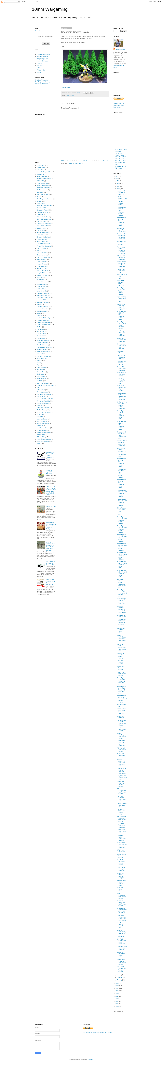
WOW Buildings (41, 437)
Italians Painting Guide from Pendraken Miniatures (121, 264)
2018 (117, 986)
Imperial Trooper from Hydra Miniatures (122, 948)
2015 (117, 993)
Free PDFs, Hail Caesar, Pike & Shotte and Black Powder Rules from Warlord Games (51, 490)
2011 (117, 1004)
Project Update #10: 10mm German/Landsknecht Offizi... (122, 593)
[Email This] (84, 93)
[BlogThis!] (86, 93)
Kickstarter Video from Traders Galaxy (121, 954)
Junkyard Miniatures (43, 275)
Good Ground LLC (42, 253)
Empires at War (41, 235)
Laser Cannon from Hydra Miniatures (121, 869)
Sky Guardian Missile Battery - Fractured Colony (120, 155)
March (119, 975)
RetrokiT (39, 360)
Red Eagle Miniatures (43, 356)
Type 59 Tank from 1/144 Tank (121, 270)
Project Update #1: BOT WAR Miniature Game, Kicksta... (122, 574)
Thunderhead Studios (43, 403)
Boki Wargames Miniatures (45, 199)
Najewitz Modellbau (43, 309)
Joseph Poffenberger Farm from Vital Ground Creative (121, 639)
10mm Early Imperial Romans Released (51, 472)
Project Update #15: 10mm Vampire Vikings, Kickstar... (121, 291)
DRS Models (41, 230)
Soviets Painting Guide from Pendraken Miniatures (122, 236)
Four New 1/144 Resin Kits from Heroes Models (121, 723)
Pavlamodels (41, 338)
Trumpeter (40, 414)
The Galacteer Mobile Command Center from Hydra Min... (121, 250)
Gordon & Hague (42, 255)
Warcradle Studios (42, 430)
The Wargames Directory (42, 82)
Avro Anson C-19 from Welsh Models (121, 630)
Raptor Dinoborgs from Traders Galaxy (121, 736)
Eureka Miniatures (42, 241)
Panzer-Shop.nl (41, 333)
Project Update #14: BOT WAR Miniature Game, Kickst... (121, 415)
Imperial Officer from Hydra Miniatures (121, 825)
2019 (117, 983)
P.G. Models (40, 329)
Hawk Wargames (42, 262)
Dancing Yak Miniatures (44, 223)
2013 (117, 998)
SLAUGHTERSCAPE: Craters (120, 167)
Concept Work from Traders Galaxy (121, 831)
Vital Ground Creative (43, 428)
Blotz (38, 196)
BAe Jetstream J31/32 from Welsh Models (50, 563)
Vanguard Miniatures (43, 423)
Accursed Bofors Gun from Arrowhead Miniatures (122, 443)
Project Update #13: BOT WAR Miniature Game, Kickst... (121, 425)
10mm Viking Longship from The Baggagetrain (122, 306)
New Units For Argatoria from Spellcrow (121, 283)
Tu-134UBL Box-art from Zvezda (121, 729)
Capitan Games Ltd (42, 212)
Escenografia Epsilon (43, 237)
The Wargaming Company (45, 399)
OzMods (39, 327)
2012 (117, 1001)
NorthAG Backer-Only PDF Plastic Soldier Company (121, 933)
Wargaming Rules (42, 59)
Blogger (90, 1059)
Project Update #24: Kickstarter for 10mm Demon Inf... (122, 396)
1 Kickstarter (40, 165)
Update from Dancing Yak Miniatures (121, 340)
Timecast (39, 405)
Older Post (105, 160)
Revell (39, 363)
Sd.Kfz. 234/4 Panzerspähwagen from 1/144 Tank (122, 910)
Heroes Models (41, 264)
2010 (117, 1006)
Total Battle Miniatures (43, 408)
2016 (117, 991)
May (118, 186)
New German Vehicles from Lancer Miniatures (122, 845)
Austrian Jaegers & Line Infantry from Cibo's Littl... (121, 763)
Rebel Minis (40, 354)
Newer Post (64, 160)
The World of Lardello (43, 401)
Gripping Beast (41, 259)
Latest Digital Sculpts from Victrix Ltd (121, 357)
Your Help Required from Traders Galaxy (121, 798)
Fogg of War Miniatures (44, 246)
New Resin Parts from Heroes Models (121, 862)
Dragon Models (41, 228)
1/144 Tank (40, 169)
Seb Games (40, 369)
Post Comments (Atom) (76, 163)
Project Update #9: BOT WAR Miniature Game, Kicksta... (122, 493)
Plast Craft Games (42, 345)
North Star (40, 315)
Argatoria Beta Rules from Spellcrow (121, 192)
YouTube (39, 65)
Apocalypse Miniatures (44, 178)
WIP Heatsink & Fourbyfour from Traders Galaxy (121, 819)
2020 (117, 179)
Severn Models (41, 372)
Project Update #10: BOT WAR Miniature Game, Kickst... (121, 483)
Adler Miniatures (42, 176)
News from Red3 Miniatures (121, 889)
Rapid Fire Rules (51, 506)
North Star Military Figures (44, 318)
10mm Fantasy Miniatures (44, 172)
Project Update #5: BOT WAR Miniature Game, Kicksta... (122, 538)
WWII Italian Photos (120, 352)
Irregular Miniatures (43, 273)
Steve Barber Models (43, 383)
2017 (117, 988)
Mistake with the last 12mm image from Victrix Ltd (121, 711)
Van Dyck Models (42, 421)
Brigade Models (41, 208)
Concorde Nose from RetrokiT (122, 615)
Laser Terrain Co (42, 291)
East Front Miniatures (41, 84)
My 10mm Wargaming (41, 80)
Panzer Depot (41, 331)
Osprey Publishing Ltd (43, 324)
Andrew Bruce (120, 49)
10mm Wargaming (50, 9)
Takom (39, 387)
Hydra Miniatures (42, 266)
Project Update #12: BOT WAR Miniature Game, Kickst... (121, 462)
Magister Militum (42, 295)
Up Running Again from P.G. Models (121, 229)
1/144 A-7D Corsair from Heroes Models (121, 381)
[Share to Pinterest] (93, 93)
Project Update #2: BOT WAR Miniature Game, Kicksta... (122, 565)
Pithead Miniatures (42, 342)
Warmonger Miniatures (44, 432)
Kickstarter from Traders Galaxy (121, 855)
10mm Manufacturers (43, 54)
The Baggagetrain (42, 392)
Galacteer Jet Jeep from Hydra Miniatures (121, 743)
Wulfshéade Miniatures (44, 439)
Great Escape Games (43, 257)
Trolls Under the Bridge (44, 412)
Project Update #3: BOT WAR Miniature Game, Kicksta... (122, 556)
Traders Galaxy (66, 87)
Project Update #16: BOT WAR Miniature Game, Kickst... (121, 221)
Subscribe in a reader (41, 31)
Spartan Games (41, 378)
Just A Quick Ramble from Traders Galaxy (121, 969)
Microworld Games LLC (44, 298)
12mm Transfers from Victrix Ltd (122, 805)
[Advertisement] (46, 99)
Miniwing (39, 304)
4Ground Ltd (40, 174)
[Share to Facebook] (91, 93)
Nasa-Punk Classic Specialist (121, 150)
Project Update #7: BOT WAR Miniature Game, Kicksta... (122, 520)
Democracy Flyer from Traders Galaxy (120, 784)
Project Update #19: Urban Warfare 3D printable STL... (121, 622)
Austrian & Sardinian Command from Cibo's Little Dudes (121, 609)
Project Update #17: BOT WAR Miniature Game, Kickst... (121, 211)
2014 (117, 996)
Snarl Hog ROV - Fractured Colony (120, 159)
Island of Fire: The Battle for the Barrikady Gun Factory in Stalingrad (51, 526)
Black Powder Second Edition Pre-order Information (50, 582)
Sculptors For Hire (42, 56)
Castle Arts (40, 214)
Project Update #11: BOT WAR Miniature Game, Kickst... (121, 473)
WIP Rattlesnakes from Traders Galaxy (121, 791)
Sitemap (39, 72)
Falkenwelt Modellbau (43, 244)
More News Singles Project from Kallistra (121, 925)
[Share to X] (89, 93)
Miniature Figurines (42, 302)
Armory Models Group (43, 185)
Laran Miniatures (42, 286)
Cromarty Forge (41, 221)
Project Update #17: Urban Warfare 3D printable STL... (121, 690)
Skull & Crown (41, 376)
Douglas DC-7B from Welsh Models (121, 374)
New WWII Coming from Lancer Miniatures (121, 941)
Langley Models (42, 284)
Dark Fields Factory (42, 226)
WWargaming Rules (43, 441)
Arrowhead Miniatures (43, 187)
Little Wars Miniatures (43, 293)
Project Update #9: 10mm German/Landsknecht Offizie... (122, 699)
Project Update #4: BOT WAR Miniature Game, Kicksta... (122, 547)
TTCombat (40, 416)
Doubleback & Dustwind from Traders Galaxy (121, 962)
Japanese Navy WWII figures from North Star (121, 299)
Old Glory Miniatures (43, 320)
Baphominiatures (42, 190)
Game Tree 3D (41, 248)
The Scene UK (41, 396)
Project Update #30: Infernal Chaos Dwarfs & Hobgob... (121, 325)
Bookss (39, 201)
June (118, 183)
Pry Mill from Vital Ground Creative (121, 755)
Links (38, 68)
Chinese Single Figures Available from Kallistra (121, 601)
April (118, 189)
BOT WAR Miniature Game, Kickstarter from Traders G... (121, 583)
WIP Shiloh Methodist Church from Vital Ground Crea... (121, 648)
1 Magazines (41, 167)
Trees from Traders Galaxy (120, 662)
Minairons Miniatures (43, 300)
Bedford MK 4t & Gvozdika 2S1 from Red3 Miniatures (122, 405)
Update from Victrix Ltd (120, 716)
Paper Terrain (41, 336)
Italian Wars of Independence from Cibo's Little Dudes (121, 918)
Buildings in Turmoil (43, 210)
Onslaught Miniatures (43, 322)
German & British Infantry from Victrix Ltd (121, 838)
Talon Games (41, 390)
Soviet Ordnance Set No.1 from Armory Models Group (122, 200)
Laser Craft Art (41, 288)
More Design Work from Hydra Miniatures (121, 333)
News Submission (42, 61)
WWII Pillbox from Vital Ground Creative (120, 656)
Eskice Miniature (42, 239)
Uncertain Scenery (42, 419)
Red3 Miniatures (42, 358)
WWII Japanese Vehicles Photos (121, 362)
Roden (39, 365)
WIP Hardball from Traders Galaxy (121, 749)
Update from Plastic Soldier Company (120, 875)
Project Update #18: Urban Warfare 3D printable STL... (121, 681)
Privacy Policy (41, 70)
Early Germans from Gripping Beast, (122, 777)
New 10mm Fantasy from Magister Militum (121, 388)
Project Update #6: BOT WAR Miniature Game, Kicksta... (122, 529)
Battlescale (40, 192)
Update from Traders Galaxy (120, 668)
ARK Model (40, 181)
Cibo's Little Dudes (42, 217)
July (118, 181)
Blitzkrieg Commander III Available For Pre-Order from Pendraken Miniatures (50, 546)
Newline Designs (42, 311)
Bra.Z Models (41, 203)
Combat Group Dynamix (44, 219)
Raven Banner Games (43, 351)
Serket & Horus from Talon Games (121, 243)
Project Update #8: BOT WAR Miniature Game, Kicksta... (122, 502)
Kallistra (39, 277)
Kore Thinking (41, 280)
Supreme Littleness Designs (45, 385)
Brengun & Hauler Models (44, 205)
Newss (39, 313)
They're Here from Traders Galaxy (121, 673)
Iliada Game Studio (42, 271)
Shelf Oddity (40, 374)
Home (85, 160)
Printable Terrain (42, 349)
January (119, 980)
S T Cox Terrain (41, 367)
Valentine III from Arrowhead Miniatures (122, 257)
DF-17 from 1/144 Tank (121, 850)
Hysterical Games (42, 268)
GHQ (38, 250)
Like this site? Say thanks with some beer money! (119, 105)
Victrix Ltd (40, 426)
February (120, 977)
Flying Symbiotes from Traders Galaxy (121, 896)
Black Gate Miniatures (43, 194)
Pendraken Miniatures (43, 340)
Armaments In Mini (42, 183)
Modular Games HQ (43, 306)
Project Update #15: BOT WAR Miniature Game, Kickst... (121, 315)
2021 (117, 176)
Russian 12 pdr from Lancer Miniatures (121, 368)
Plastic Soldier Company (44, 347)
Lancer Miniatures (42, 282)
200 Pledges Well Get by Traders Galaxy (121, 812)
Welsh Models (41, 435)
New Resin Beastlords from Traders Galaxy (121, 903)
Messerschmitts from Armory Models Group (121, 883)
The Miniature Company (44, 394)
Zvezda (39, 443)
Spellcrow (40, 381)
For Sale (39, 63)
